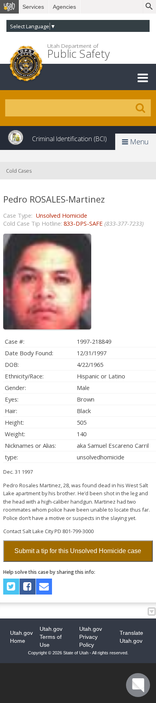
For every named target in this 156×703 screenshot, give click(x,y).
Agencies (64, 7)
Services (33, 7)
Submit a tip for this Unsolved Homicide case (77, 550)
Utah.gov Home (21, 637)
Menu (138, 141)
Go (140, 108)
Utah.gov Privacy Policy (90, 637)
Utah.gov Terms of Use (51, 637)
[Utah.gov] (9, 7)
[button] (143, 78)
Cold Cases (19, 170)
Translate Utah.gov (131, 637)
